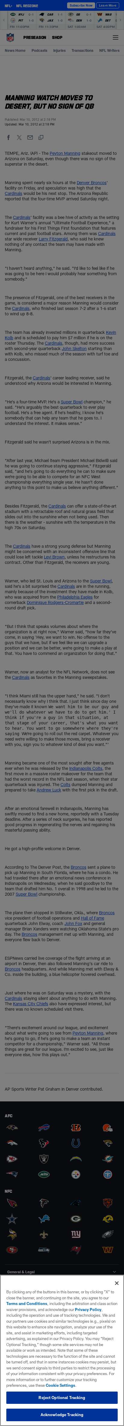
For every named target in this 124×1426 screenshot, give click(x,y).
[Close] (116, 1283)
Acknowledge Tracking (62, 1414)
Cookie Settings (60, 1385)
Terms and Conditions (26, 1303)
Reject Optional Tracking (62, 1397)
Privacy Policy (88, 1309)
